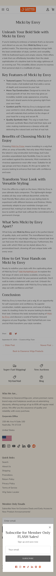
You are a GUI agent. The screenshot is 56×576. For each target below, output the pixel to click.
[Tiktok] (28, 567)
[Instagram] (20, 567)
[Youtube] (24, 567)
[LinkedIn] (32, 567)
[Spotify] (36, 567)
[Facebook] (16, 567)
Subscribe (27, 558)
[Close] (50, 527)
